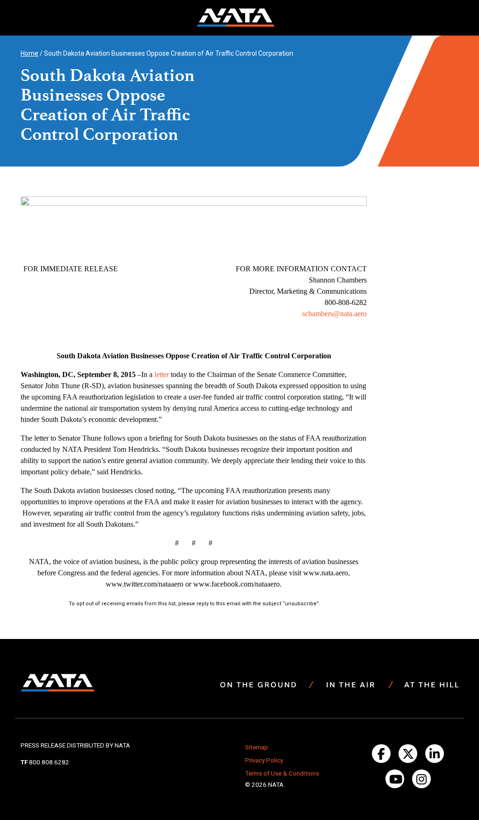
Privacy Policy (264, 760)
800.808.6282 (49, 762)
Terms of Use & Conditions (282, 773)
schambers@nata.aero (334, 314)
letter (161, 374)
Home (29, 53)
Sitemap (256, 747)
